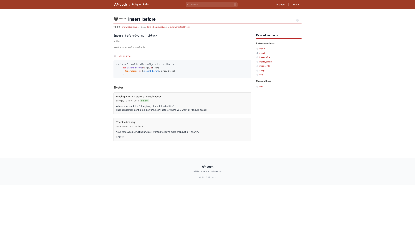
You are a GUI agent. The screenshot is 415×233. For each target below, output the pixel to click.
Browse (280, 4)
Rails (149, 27)
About (295, 4)
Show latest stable (130, 27)
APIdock (120, 4)
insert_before (265, 62)
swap (262, 70)
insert (262, 53)
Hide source (124, 56)
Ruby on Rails (140, 4)
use (261, 74)
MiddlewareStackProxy (179, 27)
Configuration (159, 27)
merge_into (264, 66)
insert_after (265, 57)
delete (262, 48)
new (261, 86)
